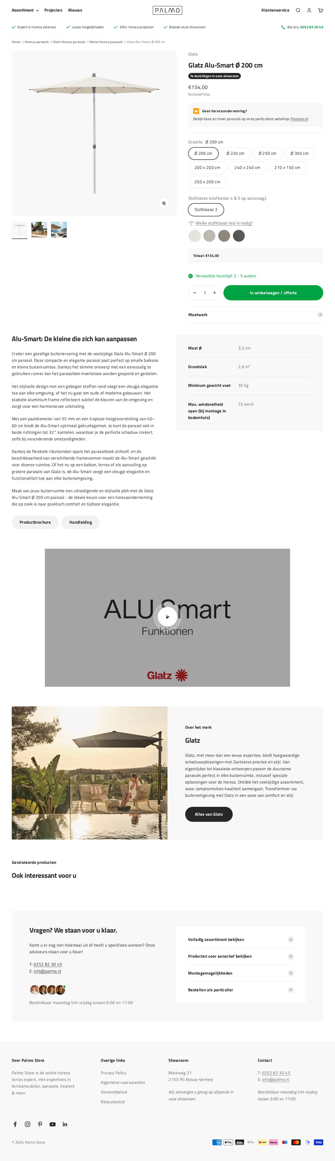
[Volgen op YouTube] (52, 1124)
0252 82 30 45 (48, 964)
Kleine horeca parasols (106, 41)
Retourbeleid (113, 1102)
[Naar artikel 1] (19, 230)
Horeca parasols (37, 41)
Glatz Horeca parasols (69, 41)
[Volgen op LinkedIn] (65, 1124)
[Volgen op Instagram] (27, 1124)
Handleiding (80, 522)
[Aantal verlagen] (195, 292)
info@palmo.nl (47, 971)
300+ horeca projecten (136, 26)
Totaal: (199, 255)
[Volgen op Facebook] (15, 1124)
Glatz (193, 54)
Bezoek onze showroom (187, 26)
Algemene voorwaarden (123, 1082)
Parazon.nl (299, 119)
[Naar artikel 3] (59, 230)
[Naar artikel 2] (39, 230)
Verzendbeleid (114, 1092)
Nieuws (75, 10)
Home (16, 41)
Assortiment (23, 10)
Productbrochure (35, 522)
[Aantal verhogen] (214, 292)
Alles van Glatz (209, 814)
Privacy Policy (113, 1073)
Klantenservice (275, 10)
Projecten (53, 10)
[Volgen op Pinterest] (40, 1124)
